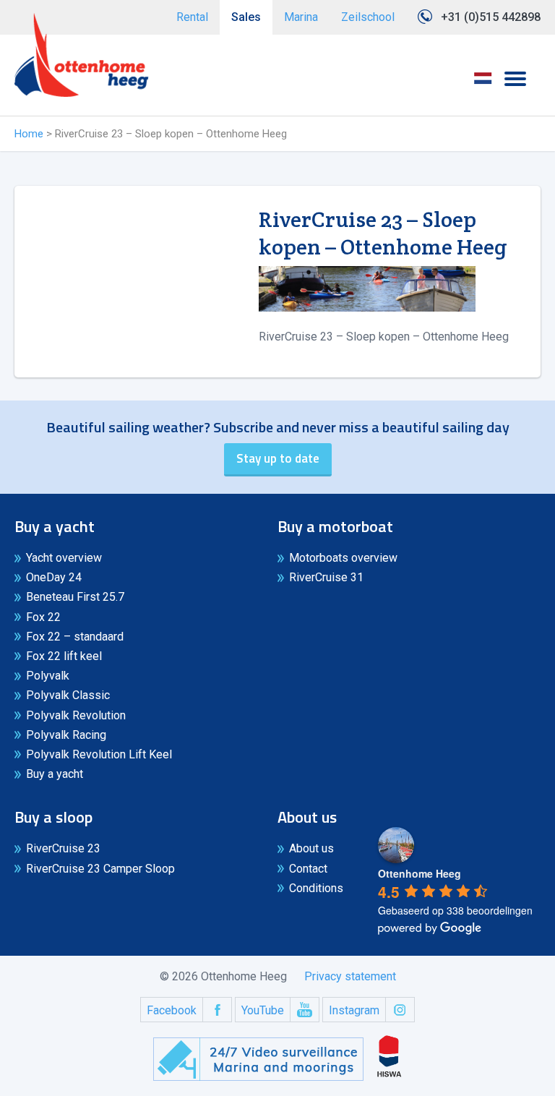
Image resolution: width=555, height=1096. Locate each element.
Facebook (172, 1010)
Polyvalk (47, 675)
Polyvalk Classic (68, 695)
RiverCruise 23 (63, 848)
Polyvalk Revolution (76, 715)
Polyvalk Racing (66, 735)
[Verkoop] (81, 55)
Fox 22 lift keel (64, 656)
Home (28, 133)
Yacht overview (64, 558)
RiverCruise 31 (326, 577)
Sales (246, 17)
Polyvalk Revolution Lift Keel (99, 754)
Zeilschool (368, 17)
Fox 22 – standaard (75, 636)
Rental (192, 17)
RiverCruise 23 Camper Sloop (100, 868)
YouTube (262, 1010)
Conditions (316, 888)
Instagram (354, 1010)
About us (311, 848)
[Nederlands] (482, 83)
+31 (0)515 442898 (491, 17)
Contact (308, 868)
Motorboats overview (343, 558)
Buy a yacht (54, 774)
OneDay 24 (54, 577)
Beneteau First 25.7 (75, 597)
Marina (301, 17)
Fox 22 (43, 617)
